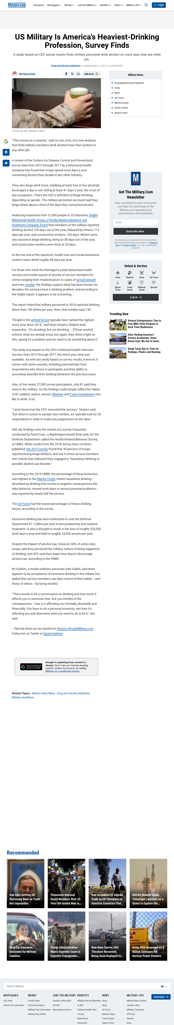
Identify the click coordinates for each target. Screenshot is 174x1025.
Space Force (108, 1023)
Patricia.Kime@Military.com (75, 628)
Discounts (82, 1023)
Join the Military (85, 5)
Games (130, 1018)
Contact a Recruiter (62, 1000)
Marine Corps (46, 479)
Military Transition (135, 1009)
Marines (57, 394)
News (117, 5)
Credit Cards (34, 1000)
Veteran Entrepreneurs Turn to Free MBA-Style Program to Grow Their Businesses (144, 324)
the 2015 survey (37, 449)
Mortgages (53, 5)
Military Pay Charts (37, 1014)
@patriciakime (53, 633)
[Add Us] (6, 141)
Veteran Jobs (133, 1005)
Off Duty (131, 1014)
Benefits (104, 5)
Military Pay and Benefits (89, 1000)
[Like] (6, 163)
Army (104, 1000)
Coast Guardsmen (82, 394)
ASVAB (56, 1005)
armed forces (40, 320)
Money (68, 5)
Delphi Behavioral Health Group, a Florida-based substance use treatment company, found (55, 220)
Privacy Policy (129, 245)
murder (30, 284)
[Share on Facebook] (66, 74)
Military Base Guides (136, 1000)
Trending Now (118, 314)
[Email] (78, 74)
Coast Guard (108, 1018)
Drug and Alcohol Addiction (66, 66)
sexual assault (86, 280)
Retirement (82, 1018)
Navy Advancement (62, 1009)
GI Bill (80, 1005)
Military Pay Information (39, 1009)
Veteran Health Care (87, 1009)
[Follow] (6, 152)
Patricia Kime (28, 74)
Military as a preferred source (62, 671)
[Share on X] (72, 74)
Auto (129, 1023)
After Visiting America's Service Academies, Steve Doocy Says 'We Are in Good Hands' (143, 338)
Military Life (132, 5)
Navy (104, 1005)
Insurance (38, 5)
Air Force (24, 504)
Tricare (80, 1014)
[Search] (146, 5)
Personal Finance (36, 1005)
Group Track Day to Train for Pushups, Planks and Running (144, 350)
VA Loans (8, 1000)
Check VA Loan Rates (13, 1005)
